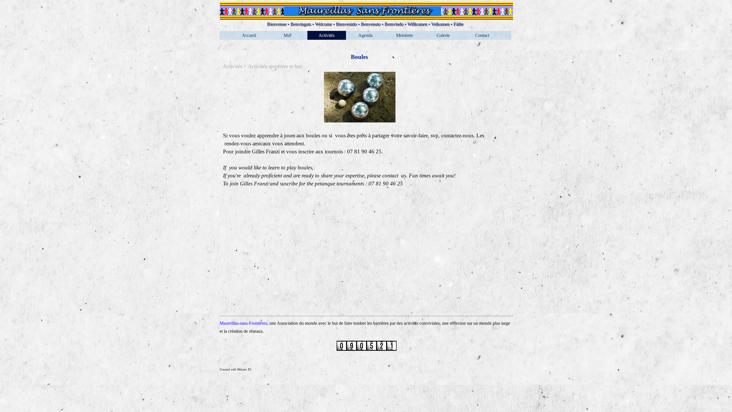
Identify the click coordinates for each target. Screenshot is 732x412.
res (264, 323)
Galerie (443, 35)
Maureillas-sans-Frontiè (241, 323)
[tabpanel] (359, 130)
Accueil (249, 35)
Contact (482, 35)
